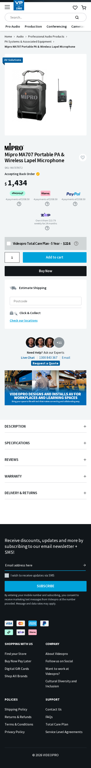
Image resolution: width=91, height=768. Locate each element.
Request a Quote (45, 363)
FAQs (49, 717)
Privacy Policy (15, 732)
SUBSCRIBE (45, 586)
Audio (20, 36)
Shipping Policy (16, 709)
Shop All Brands (16, 676)
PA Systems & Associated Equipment (28, 41)
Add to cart (54, 257)
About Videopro (57, 654)
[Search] (77, 17)
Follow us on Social (59, 661)
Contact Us (54, 709)
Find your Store (15, 654)
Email (66, 357)
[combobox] (45, 17)
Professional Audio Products (46, 36)
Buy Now (45, 271)
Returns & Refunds (18, 717)
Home (8, 36)
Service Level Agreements (64, 732)
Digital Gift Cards (17, 668)
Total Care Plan (57, 724)
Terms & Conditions (19, 724)
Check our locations (24, 320)
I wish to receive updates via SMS (32, 575)
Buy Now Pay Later (18, 661)
